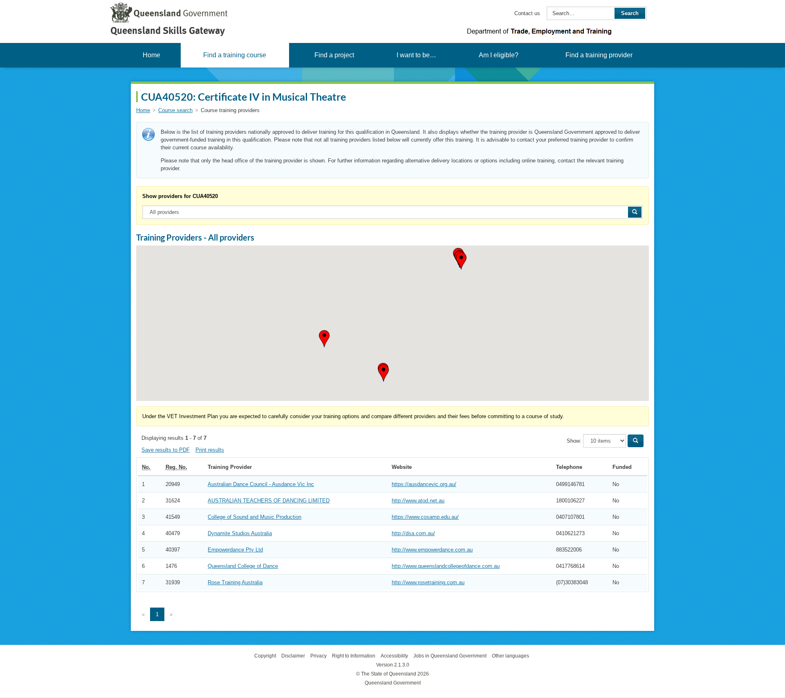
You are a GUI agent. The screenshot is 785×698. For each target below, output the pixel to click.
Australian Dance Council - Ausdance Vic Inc (261, 484)
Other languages (510, 656)
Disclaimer (293, 656)
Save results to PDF (165, 450)
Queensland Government (393, 683)
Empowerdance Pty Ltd (235, 550)
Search (630, 13)
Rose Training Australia (235, 582)
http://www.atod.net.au (418, 501)
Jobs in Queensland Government (450, 656)
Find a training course (234, 55)
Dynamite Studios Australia (240, 533)
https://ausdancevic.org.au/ (424, 484)
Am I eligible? (498, 55)
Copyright (265, 656)
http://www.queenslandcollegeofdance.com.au (446, 566)
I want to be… (416, 55)
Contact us (527, 13)
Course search (175, 110)
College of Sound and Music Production (254, 517)
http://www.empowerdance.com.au (432, 550)
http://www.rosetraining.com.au (428, 582)
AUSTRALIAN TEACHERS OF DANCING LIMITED (269, 501)
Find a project (334, 55)
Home (151, 55)
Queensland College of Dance (243, 566)
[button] (383, 373)
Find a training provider (598, 55)
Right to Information (353, 656)
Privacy (318, 656)
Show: (574, 441)
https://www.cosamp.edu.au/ (425, 517)
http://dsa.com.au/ (413, 533)
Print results (209, 450)
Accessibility (394, 656)
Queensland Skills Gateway (167, 30)
